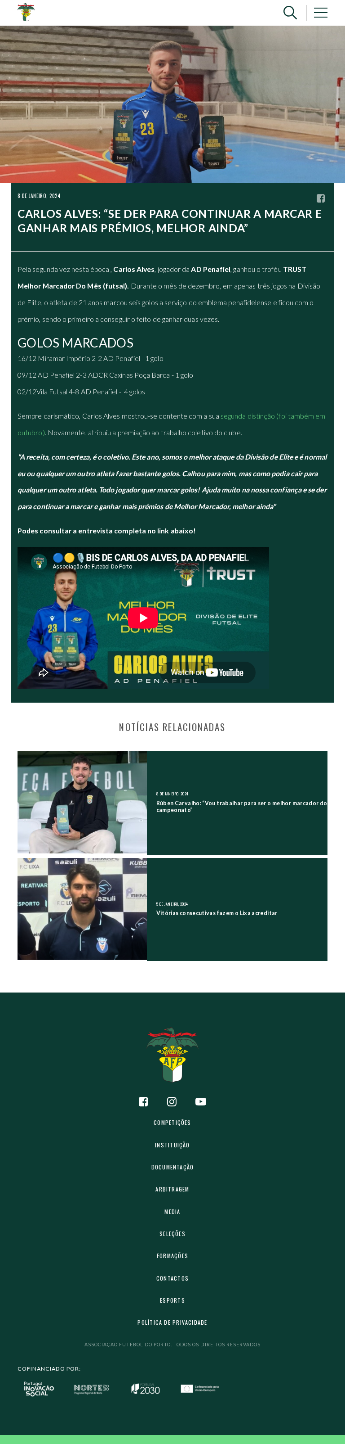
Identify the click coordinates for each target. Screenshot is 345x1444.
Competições (172, 1122)
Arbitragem (172, 1189)
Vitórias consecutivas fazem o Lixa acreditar (217, 913)
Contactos (172, 1278)
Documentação (172, 1167)
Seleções (172, 1233)
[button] (290, 13)
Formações (172, 1255)
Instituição (172, 1145)
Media (172, 1211)
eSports (172, 1300)
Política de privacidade (172, 1322)
